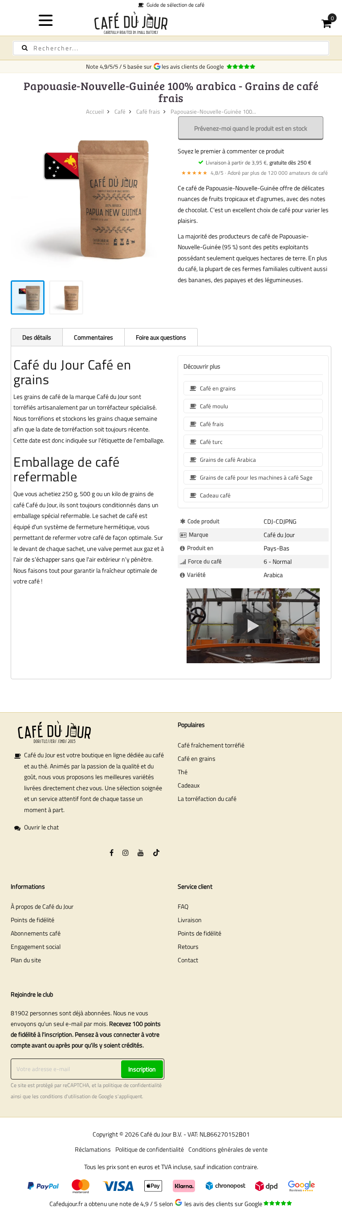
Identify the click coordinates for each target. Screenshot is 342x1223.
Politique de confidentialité (149, 1149)
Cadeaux (189, 785)
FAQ (183, 906)
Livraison (190, 919)
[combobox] (171, 48)
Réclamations (93, 1149)
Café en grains (197, 758)
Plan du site (26, 959)
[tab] (36, 337)
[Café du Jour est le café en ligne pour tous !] (171, 22)
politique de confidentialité (132, 1085)
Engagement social (36, 946)
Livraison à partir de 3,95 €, (258, 162)
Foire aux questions (161, 337)
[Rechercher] (25, 47)
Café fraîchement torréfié (211, 745)
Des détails (36, 337)
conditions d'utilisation (65, 1096)
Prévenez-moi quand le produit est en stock (250, 128)
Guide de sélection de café (174, 4)
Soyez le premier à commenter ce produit (231, 151)
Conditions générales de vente (228, 1149)
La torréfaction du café (207, 798)
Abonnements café (36, 933)
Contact (188, 959)
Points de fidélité (32, 919)
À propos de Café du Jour (42, 906)
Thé (182, 771)
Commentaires (93, 337)
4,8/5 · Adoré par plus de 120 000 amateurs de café (254, 172)
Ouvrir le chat (41, 827)
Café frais (148, 111)
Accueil (95, 111)
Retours (188, 946)
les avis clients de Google (194, 66)
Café (120, 111)
